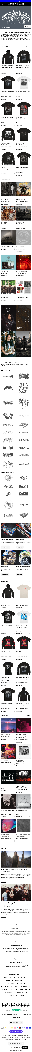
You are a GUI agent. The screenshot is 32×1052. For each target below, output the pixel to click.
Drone (23, 977)
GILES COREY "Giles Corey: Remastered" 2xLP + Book (7, 811)
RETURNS (17, 1037)
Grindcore (19, 980)
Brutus (3, 39)
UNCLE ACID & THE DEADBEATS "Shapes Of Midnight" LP (21, 736)
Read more (3, 881)
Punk (26, 986)
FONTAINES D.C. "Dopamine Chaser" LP (6, 835)
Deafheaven (18, 37)
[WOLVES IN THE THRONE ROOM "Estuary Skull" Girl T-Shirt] (8, 668)
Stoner (22, 996)
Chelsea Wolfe (10, 38)
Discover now (5, 547)
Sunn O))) (4, 37)
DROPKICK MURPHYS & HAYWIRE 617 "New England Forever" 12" (21, 762)
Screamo (21, 993)
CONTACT (14, 1035)
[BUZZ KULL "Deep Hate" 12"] (8, 777)
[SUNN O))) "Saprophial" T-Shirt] (23, 108)
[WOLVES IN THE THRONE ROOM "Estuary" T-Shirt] (8, 82)
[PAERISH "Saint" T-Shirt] (8, 617)
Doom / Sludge (10, 977)
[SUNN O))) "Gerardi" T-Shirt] (23, 82)
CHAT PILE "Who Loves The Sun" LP (5, 272)
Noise (17, 986)
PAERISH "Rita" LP (5, 734)
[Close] (30, 1)
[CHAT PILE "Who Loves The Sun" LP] (8, 262)
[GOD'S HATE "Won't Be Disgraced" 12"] (23, 189)
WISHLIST (24, 1039)
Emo (8, 980)
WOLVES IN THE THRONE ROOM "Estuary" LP (7, 198)
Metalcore (5, 986)
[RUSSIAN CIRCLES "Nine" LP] (8, 237)
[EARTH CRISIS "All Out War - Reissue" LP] (8, 287)
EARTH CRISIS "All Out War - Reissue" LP (6, 296)
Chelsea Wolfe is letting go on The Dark (14, 870)
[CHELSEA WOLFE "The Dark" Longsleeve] (8, 134)
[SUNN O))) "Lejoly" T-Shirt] (8, 108)
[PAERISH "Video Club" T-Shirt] (23, 591)
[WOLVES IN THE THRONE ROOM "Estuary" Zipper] (8, 56)
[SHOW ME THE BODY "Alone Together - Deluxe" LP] (23, 287)
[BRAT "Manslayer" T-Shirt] (23, 642)
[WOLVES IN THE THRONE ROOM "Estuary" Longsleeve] (23, 56)
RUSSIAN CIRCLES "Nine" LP (8, 246)
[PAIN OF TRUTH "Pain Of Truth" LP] (8, 213)
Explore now (5, 574)
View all (28, 46)
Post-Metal (23, 990)
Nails (17, 38)
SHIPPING (3, 1037)
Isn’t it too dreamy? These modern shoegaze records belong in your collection (15, 904)
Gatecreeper (23, 38)
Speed (12, 39)
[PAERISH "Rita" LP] (8, 725)
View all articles (26, 848)
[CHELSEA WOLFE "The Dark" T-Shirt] (23, 134)
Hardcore (11, 983)
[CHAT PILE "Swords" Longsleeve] (8, 158)
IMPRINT (5, 1035)
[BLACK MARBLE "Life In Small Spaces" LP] (23, 801)
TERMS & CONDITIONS (23, 1035)
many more (5, 41)
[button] (2, 4)
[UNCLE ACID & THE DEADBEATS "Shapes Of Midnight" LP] (23, 725)
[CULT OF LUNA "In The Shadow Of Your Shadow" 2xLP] (23, 237)
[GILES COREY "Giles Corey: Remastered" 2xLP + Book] (8, 801)
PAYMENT (10, 1037)
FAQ (9, 1035)
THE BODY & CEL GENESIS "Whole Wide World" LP (23, 835)
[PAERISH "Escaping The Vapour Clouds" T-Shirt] (23, 617)
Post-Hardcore (8, 990)
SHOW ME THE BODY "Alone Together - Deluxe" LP (23, 296)
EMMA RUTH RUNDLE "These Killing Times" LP (22, 272)
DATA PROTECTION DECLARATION (12, 1039)
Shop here (20, 547)
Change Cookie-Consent (16, 1050)
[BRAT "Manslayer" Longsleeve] (8, 642)
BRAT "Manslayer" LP (6, 760)
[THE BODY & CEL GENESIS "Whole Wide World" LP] (23, 826)
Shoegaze (10, 996)
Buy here (19, 574)
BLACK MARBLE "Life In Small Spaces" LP (21, 811)
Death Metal (14, 974)
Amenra (17, 39)
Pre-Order (27, 26)
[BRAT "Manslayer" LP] (8, 751)
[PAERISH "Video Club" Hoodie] (8, 591)
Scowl (7, 39)
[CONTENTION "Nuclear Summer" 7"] (23, 777)
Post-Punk (9, 993)
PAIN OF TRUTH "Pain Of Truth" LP (5, 223)
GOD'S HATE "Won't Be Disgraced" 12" (21, 198)
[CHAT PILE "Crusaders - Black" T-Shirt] (23, 158)
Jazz (21, 983)
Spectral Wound (25, 39)
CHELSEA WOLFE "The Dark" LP (20, 223)
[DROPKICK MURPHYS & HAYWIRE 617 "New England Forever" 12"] (23, 751)
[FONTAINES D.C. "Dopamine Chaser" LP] (8, 826)
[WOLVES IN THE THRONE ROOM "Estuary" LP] (8, 189)
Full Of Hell (10, 37)
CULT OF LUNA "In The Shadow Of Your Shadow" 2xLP (21, 248)
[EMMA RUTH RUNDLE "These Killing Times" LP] (23, 262)
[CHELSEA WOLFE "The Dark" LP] (23, 213)
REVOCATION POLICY (25, 1037)
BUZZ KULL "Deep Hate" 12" (7, 786)
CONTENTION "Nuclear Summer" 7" (21, 786)
